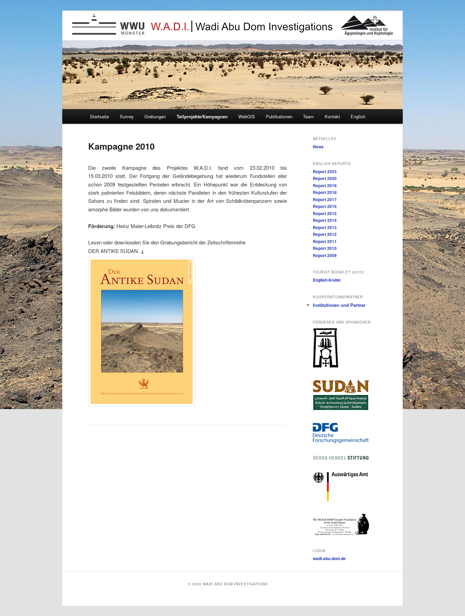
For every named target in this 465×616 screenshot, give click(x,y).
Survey (127, 116)
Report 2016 (325, 206)
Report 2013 (325, 227)
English (358, 116)
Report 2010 (325, 248)
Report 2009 (325, 255)
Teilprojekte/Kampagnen (202, 116)
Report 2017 (325, 199)
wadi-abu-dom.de (329, 558)
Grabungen (155, 116)
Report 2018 (325, 192)
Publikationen (279, 116)
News (318, 147)
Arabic (334, 280)
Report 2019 (325, 185)
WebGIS (246, 116)
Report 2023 (325, 171)
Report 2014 (325, 220)
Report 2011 (325, 241)
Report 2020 (325, 178)
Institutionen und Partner (339, 305)
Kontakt (332, 116)
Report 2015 (325, 213)
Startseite (99, 116)
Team (308, 116)
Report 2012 (325, 234)
